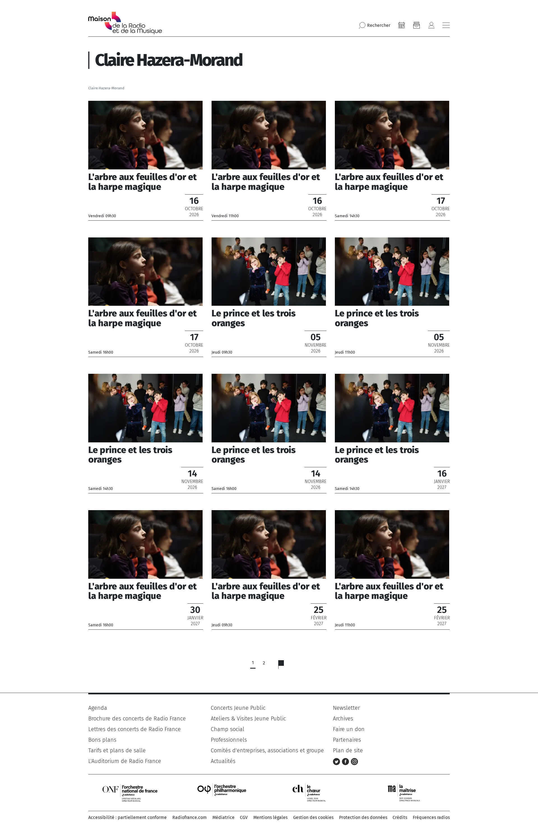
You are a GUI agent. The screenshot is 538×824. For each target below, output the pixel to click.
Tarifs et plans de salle (117, 750)
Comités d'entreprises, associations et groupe (267, 750)
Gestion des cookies (313, 817)
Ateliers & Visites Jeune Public (248, 718)
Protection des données (363, 817)
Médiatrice (223, 817)
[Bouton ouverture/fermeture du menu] (446, 25)
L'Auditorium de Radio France (124, 761)
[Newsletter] (416, 25)
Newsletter (346, 707)
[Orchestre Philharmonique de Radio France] (222, 792)
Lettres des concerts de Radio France (134, 729)
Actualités (223, 761)
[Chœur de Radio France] (314, 792)
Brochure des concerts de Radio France (137, 718)
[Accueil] (125, 23)
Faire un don (349, 729)
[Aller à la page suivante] (284, 665)
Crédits (400, 817)
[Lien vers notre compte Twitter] (337, 761)
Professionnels (229, 739)
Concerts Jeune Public (238, 707)
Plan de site (348, 750)
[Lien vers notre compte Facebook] (346, 761)
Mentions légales (270, 817)
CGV (244, 817)
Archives (343, 718)
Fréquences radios (431, 817)
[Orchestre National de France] (130, 792)
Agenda (97, 707)
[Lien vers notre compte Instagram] (354, 761)
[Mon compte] (431, 25)
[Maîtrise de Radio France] (407, 792)
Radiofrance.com (189, 817)
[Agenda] (401, 25)
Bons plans (102, 739)
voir (145, 160)
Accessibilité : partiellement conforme (127, 817)
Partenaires (347, 739)
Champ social (227, 729)
